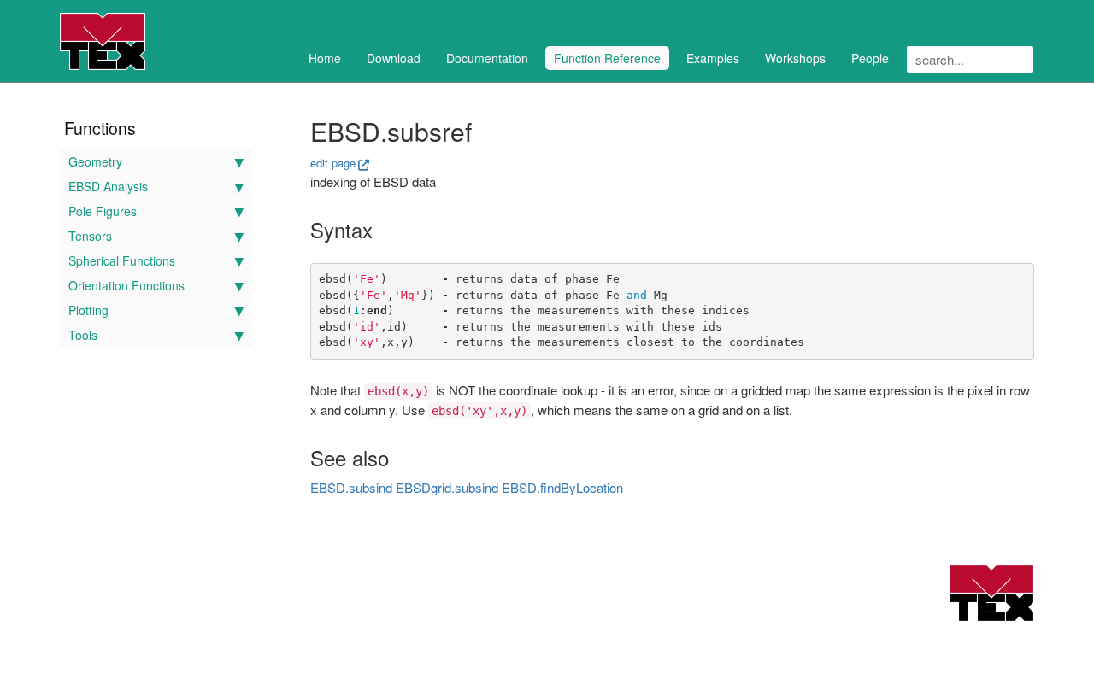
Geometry (95, 161)
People (870, 58)
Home (325, 58)
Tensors (90, 235)
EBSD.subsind (351, 487)
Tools (82, 334)
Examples (712, 58)
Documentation (487, 58)
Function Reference (607, 58)
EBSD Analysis (108, 186)
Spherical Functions (121, 260)
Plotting (88, 310)
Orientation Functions (126, 285)
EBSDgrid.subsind (447, 487)
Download (394, 58)
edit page (333, 163)
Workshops (795, 58)
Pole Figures (102, 210)
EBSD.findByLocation (562, 487)
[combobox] (970, 59)
